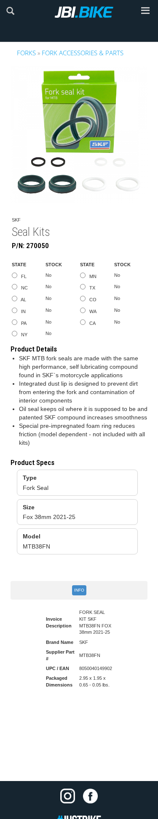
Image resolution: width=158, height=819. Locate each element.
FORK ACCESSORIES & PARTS (82, 53)
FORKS (26, 53)
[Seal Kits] (79, 134)
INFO (79, 590)
